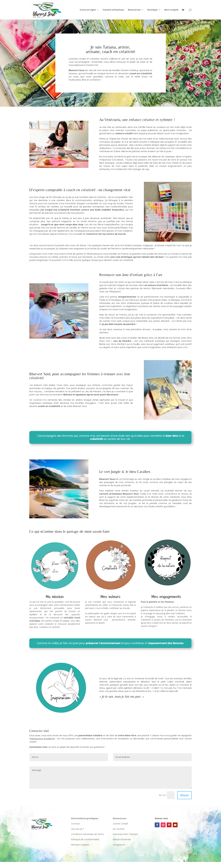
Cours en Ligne (88, 10)
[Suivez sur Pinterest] (169, 824)
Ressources (134, 10)
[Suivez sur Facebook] (157, 824)
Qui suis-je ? (77, 828)
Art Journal (118, 828)
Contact (75, 823)
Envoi (184, 795)
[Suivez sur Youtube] (175, 824)
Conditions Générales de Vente (87, 834)
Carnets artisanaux (113, 10)
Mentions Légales (80, 844)
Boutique (152, 10)
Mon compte (171, 10)
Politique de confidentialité (85, 839)
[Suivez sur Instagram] (163, 824)
